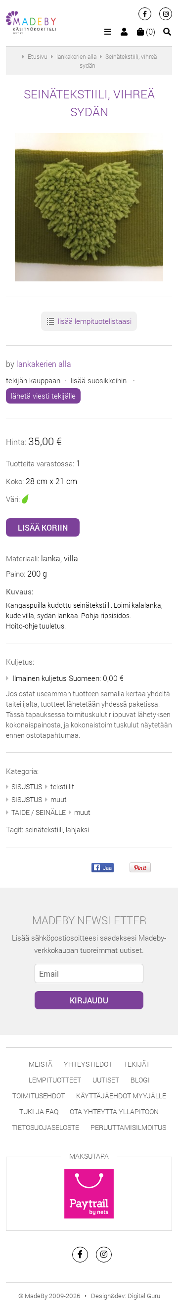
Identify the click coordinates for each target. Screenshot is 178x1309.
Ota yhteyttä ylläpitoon (114, 1111)
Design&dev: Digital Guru (125, 1295)
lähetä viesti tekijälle (43, 396)
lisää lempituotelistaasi (94, 321)
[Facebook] (144, 13)
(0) (149, 31)
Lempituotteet (55, 1079)
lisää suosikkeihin (99, 380)
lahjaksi (77, 829)
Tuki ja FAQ (38, 1111)
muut (58, 799)
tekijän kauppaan (33, 380)
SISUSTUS (26, 786)
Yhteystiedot (88, 1064)
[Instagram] (165, 13)
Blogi (140, 1079)
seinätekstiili (44, 829)
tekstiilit (62, 786)
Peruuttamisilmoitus (128, 1127)
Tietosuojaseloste (45, 1127)
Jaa (106, 867)
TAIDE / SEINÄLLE (38, 812)
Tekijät (137, 1064)
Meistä (40, 1064)
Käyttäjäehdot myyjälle (121, 1095)
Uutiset (105, 1079)
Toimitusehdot (38, 1095)
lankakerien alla (43, 364)
